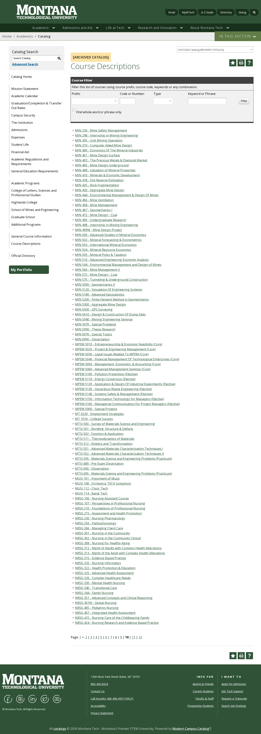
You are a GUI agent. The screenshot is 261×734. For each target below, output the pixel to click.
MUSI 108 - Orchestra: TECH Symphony (103, 483)
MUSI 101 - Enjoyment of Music (97, 478)
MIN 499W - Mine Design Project (98, 230)
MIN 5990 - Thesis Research (95, 329)
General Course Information (31, 236)
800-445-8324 (99, 684)
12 (140, 637)
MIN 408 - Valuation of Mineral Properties (105, 170)
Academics (25, 36)
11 (133, 637)
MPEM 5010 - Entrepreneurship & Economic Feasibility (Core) (118, 344)
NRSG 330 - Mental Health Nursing (100, 583)
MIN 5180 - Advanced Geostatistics (99, 294)
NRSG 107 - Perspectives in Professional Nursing (110, 503)
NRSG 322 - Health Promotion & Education (105, 568)
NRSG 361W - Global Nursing (96, 603)
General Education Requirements (34, 171)
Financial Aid (20, 152)
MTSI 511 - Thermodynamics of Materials (104, 439)
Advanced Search (25, 64)
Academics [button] (40, 28)
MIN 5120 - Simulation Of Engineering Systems (108, 289)
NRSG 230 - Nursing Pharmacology (100, 518)
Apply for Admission (233, 684)
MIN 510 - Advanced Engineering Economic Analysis (112, 260)
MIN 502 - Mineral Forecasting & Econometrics (108, 240)
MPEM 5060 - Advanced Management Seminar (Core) (113, 369)
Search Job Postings (233, 706)
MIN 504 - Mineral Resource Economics (103, 250)
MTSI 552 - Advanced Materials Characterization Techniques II (119, 454)
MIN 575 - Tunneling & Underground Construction (111, 279)
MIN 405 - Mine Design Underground (102, 165)
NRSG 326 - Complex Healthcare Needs (103, 578)
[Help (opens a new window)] (249, 62)
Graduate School (23, 217)
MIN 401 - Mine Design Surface (97, 155)
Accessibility (98, 706)
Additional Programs (26, 224)
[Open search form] (254, 12)
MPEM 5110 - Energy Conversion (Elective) (105, 379)
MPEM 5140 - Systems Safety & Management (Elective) (114, 394)
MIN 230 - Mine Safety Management (101, 130)
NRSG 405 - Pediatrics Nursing (96, 608)
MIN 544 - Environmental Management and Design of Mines (118, 265)
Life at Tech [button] (115, 28)
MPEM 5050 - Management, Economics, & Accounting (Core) (118, 364)
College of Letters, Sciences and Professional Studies (34, 192)
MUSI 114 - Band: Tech (91, 493)
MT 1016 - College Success (94, 419)
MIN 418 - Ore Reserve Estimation (99, 180)
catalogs (59, 729)
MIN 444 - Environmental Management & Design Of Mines (117, 195)
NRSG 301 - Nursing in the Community (102, 533)
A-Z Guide (207, 12)
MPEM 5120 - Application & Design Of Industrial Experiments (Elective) (125, 384)
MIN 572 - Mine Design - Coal (96, 275)
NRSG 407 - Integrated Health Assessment (105, 613)
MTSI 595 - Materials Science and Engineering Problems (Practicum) (123, 459)
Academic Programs (25, 183)
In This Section (235, 36)
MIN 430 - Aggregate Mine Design (99, 190)
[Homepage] (45, 12)
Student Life (20, 144)
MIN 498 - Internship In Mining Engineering (106, 225)
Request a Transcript (234, 698)
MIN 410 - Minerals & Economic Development (107, 175)
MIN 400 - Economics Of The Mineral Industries (109, 150)
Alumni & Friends (203, 684)
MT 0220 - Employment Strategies (99, 414)
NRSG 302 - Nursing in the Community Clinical (108, 538)
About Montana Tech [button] (206, 28)
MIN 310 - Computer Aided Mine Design (103, 145)
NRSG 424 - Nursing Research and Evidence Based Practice (117, 623)
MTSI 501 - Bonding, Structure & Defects (104, 429)
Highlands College (24, 202)
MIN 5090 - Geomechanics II (95, 284)
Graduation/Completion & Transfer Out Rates (36, 105)
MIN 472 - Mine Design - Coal (96, 215)
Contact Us (98, 691)
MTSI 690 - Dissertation (92, 468)
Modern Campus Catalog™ (192, 729)
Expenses (18, 137)
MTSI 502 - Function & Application (99, 434)
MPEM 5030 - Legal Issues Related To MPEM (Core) (111, 354)
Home (7, 36)
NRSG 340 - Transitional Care (96, 588)
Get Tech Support (232, 691)
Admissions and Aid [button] (77, 28)
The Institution (22, 122)
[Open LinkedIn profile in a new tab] (32, 699)
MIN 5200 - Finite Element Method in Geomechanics (112, 299)
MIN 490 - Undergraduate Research (100, 220)
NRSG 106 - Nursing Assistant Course (102, 498)
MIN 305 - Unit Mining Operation (98, 140)
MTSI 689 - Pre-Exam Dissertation (99, 463)
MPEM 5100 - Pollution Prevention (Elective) (106, 374)
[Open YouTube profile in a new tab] (57, 699)
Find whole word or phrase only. (99, 112)
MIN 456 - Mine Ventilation (94, 200)
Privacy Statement (102, 713)
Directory (226, 12)
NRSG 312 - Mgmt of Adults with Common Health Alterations (118, 548)
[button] (56, 28)
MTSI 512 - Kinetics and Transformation (103, 444)
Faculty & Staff (204, 698)
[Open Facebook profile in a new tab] (8, 699)
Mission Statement (24, 89)
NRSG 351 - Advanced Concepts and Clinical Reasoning (113, 598)
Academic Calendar (24, 96)
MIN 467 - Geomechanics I (93, 210)
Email (171, 12)
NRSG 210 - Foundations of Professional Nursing (110, 508)
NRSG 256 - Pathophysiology (95, 523)
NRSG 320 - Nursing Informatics (98, 563)
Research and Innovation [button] (157, 28)
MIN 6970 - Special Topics (93, 334)
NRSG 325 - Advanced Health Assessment (104, 573)
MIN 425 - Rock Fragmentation (97, 185)
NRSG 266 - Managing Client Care (99, 528)
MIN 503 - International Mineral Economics (106, 245)
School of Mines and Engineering (35, 210)
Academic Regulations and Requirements (30, 161)
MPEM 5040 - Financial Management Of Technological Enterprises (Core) (127, 359)
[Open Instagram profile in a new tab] (20, 699)
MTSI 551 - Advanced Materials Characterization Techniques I (119, 449)
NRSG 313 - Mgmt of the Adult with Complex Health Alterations (120, 553)
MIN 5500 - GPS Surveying (94, 309)
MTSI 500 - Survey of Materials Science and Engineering (115, 424)
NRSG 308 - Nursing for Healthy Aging (102, 543)
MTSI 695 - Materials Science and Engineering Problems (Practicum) (123, 473)
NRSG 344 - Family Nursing (94, 593)
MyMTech (188, 12)
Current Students (203, 691)
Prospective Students (200, 706)
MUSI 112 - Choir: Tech (91, 488)
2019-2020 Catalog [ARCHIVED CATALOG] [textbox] (201, 49)
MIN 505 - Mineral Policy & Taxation (100, 255)
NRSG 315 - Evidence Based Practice (100, 558)
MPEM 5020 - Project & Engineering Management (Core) (115, 349)
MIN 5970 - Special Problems (95, 324)
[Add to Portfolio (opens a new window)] (232, 62)
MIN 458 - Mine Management (96, 205)
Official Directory (23, 256)
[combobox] (215, 49)
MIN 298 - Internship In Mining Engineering (106, 135)
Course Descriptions (26, 244)
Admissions (19, 130)
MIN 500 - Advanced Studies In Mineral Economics (110, 235)
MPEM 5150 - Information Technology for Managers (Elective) (119, 399)
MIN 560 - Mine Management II (97, 270)
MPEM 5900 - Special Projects (96, 409)
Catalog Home (21, 77)
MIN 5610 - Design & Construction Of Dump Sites (110, 314)
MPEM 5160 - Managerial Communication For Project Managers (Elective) (127, 404)
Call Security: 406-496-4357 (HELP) (112, 698)
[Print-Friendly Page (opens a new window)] (241, 62)
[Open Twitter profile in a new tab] (44, 699)
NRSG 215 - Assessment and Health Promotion (108, 513)
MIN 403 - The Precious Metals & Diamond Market (111, 160)
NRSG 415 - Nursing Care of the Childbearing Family (112, 618)
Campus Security (23, 115)
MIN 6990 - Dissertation (92, 339)
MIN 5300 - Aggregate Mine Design (100, 304)
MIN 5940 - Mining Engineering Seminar (104, 319)
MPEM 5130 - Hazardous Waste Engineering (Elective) (113, 389)
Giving (242, 12)
